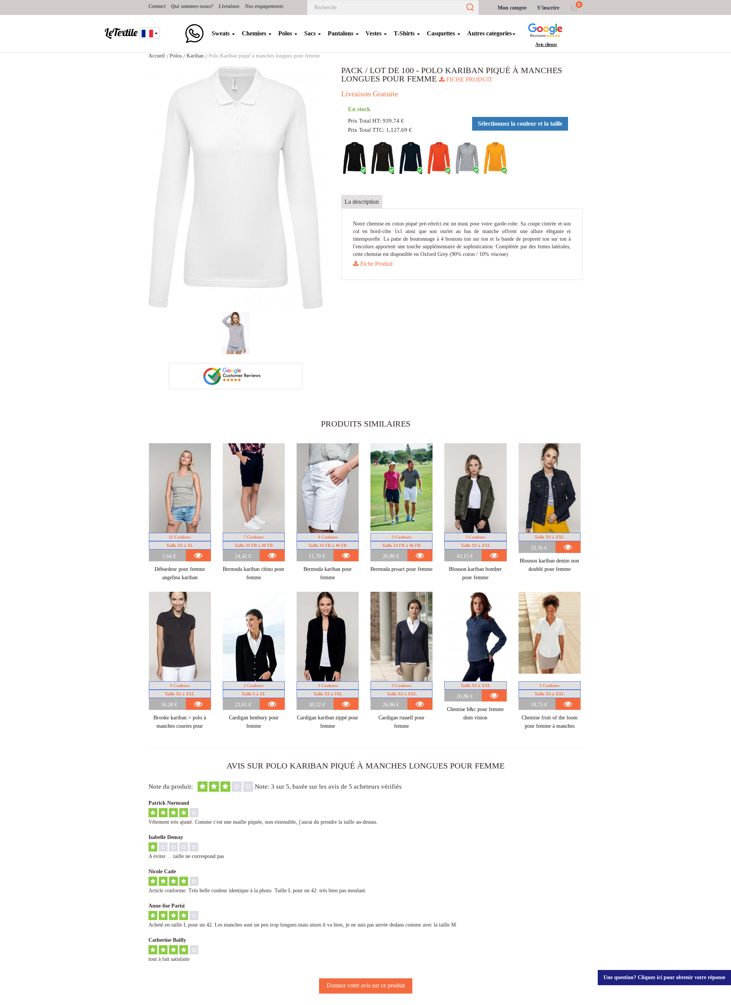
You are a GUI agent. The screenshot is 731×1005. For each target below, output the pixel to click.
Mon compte (512, 8)
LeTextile (121, 32)
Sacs (310, 33)
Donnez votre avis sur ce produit (366, 985)
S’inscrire (548, 8)
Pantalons (341, 33)
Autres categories (489, 33)
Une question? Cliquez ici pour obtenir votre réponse (664, 977)
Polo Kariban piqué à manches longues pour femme (264, 56)
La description (362, 201)
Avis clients (546, 44)
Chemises (255, 33)
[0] (573, 8)
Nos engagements (264, 6)
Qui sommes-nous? (192, 6)
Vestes (374, 33)
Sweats (221, 33)
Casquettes (441, 33)
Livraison (229, 6)
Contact (157, 6)
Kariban (195, 56)
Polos (286, 33)
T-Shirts (405, 33)
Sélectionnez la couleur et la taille (520, 123)
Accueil (156, 56)
